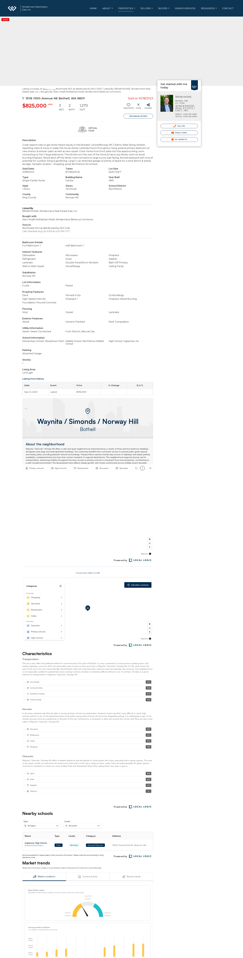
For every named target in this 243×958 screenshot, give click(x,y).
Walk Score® (94, 573)
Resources (209, 10)
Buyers (164, 10)
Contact (228, 8)
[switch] (128, 107)
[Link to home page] (13, 8)
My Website (181, 139)
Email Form (181, 133)
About (108, 10)
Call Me (181, 126)
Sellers (147, 10)
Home (93, 8)
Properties (127, 10)
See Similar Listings (138, 116)
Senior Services (185, 8)
